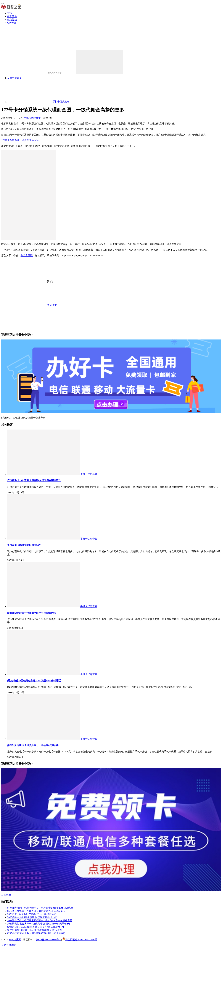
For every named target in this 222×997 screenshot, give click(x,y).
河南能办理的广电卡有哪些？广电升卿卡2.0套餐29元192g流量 (40, 908)
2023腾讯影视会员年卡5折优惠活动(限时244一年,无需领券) (38, 923)
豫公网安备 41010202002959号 (81, 939)
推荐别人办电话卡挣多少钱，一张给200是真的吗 (33, 745)
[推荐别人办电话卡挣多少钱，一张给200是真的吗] (43, 738)
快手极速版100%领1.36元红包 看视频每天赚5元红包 (34, 930)
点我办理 (6, 895)
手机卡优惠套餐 (32, 118)
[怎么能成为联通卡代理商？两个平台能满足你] (43, 606)
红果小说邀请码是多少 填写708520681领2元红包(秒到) (36, 933)
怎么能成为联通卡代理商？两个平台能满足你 (31, 613)
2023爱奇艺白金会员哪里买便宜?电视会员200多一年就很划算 (39, 920)
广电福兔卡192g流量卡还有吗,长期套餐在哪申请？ (34, 480)
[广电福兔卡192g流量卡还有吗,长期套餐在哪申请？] (43, 474)
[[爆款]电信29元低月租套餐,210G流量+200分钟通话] (43, 674)
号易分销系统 (8, 945)
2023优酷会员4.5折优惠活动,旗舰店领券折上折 (32, 917)
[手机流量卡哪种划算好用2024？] (43, 538)
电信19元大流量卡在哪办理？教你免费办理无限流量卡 (36, 911)
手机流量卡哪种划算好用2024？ (24, 545)
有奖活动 (12, 16)
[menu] (2, 3)
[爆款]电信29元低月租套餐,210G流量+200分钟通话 (34, 680)
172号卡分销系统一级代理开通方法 (20, 140)
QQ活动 (11, 22)
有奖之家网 (27, 255)
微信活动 (12, 19)
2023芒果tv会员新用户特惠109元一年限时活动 (31, 914)
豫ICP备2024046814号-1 (48, 939)
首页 (9, 13)
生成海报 (52, 305)
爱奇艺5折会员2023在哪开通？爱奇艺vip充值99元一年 (36, 927)
